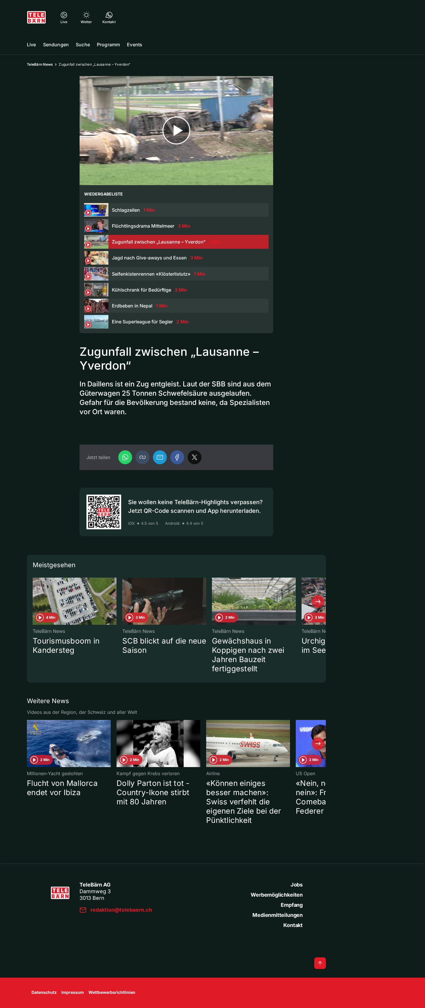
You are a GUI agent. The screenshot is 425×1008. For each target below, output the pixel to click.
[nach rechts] (318, 601)
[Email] (160, 457)
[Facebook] (177, 457)
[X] (195, 457)
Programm (108, 44)
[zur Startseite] (36, 17)
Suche (83, 44)
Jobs (297, 885)
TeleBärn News (40, 64)
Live (31, 44)
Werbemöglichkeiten (277, 895)
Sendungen (56, 44)
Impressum (72, 992)
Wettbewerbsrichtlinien (111, 992)
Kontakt (293, 925)
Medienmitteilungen (277, 915)
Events (134, 44)
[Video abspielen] (176, 130)
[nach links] (34, 601)
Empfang (292, 905)
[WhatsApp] (125, 457)
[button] (142, 457)
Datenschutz (44, 992)
